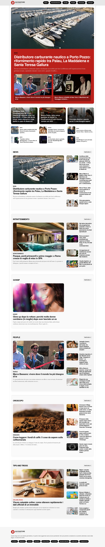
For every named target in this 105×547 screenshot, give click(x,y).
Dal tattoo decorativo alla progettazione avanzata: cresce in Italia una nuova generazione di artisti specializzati (85, 227)
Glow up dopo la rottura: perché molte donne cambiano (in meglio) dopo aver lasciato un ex (35, 317)
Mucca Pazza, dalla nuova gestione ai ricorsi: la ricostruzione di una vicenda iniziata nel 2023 (85, 192)
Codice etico (74, 541)
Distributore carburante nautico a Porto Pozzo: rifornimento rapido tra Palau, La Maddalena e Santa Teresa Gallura (52, 60)
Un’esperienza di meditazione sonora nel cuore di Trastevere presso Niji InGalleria (85, 253)
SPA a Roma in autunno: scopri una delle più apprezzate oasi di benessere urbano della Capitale (85, 371)
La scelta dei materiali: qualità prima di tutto (84, 484)
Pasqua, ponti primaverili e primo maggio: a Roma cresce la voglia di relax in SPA (37, 257)
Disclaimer (37, 541)
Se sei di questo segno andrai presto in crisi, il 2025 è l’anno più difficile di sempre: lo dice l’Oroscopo (85, 436)
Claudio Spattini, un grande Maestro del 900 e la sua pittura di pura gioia (85, 263)
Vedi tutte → (87, 152)
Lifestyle (90, 2)
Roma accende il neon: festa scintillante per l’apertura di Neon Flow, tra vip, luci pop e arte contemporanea (85, 241)
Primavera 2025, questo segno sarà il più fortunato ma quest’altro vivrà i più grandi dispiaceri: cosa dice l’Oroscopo (85, 423)
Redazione (22, 541)
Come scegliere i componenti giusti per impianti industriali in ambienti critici (84, 511)
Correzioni (54, 541)
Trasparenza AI (84, 541)
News (46, 2)
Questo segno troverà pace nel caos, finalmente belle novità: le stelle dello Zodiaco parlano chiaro (85, 448)
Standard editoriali (64, 541)
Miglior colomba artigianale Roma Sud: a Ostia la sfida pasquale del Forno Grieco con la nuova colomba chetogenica (85, 474)
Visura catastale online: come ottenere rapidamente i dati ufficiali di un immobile (38, 503)
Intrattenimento (55, 2)
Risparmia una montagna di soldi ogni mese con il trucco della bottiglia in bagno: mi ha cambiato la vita (85, 383)
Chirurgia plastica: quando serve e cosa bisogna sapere (85, 202)
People (73, 2)
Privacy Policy (45, 541)
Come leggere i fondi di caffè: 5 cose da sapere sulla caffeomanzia (38, 438)
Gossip (65, 2)
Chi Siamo (14, 541)
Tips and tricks (20, 465)
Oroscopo (81, 2)
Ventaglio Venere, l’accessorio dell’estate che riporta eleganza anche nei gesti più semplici (84, 346)
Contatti (30, 541)
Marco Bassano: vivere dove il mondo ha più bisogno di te (38, 375)
